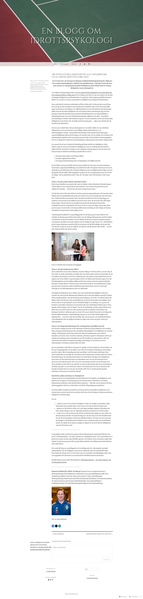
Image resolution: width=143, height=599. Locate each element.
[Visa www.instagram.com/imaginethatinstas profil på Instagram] (52, 579)
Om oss (74, 64)
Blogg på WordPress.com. (71, 593)
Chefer (39, 82)
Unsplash (78, 265)
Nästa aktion (39, 86)
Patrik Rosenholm (92, 578)
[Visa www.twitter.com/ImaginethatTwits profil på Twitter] (50, 579)
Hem (54, 64)
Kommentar (107, 559)
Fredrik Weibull (44, 80)
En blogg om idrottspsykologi (71, 36)
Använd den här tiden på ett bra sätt (98, 534)
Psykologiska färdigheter (38, 89)
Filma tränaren (58, 534)
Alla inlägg (64, 64)
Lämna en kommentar (36, 91)
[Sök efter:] (92, 569)
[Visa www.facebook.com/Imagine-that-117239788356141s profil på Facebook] (48, 579)
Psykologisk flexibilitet (37, 87)
